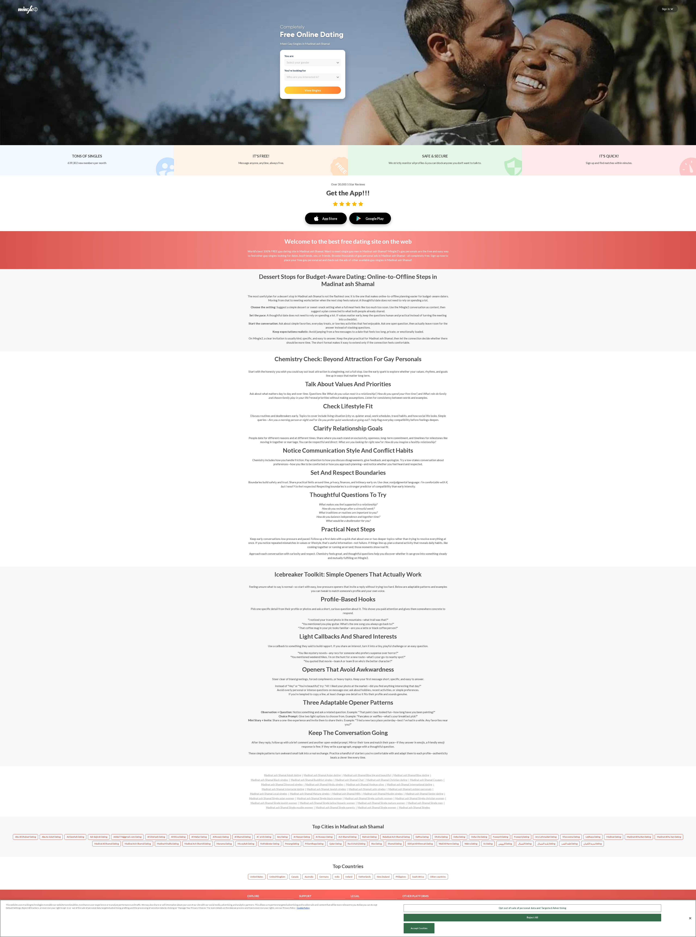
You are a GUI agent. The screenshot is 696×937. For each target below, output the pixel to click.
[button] (667, 8)
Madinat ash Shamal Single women (377, 807)
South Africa (418, 876)
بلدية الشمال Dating (546, 843)
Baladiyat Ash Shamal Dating (396, 836)
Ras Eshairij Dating (356, 843)
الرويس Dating (505, 843)
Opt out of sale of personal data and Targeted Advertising (532, 908)
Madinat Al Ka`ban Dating (669, 836)
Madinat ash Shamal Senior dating (424, 793)
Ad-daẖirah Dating (98, 836)
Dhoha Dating (441, 836)
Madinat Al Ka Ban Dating (639, 836)
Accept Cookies (419, 928)
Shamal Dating (394, 843)
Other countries (438, 876)
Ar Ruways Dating (324, 836)
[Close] (690, 918)
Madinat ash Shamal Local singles (268, 793)
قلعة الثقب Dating (569, 843)
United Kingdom (277, 876)
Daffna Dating (422, 836)
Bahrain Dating (369, 836)
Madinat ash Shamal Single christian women (419, 798)
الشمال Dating (524, 843)
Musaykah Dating (246, 843)
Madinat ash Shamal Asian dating (322, 775)
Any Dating (282, 836)
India (337, 876)
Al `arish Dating (264, 836)
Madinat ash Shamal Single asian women (271, 798)
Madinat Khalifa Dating (168, 843)
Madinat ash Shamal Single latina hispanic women (327, 802)
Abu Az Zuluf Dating (51, 836)
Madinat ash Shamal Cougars (426, 779)
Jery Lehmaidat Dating (545, 836)
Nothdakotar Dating (269, 843)
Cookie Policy (303, 908)
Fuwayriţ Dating (521, 836)
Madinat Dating (613, 836)
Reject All (532, 917)
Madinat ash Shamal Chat (349, 779)
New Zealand (383, 876)
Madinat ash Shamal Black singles (269, 779)
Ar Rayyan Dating (302, 836)
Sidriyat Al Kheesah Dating (420, 843)
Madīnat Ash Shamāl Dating (197, 843)
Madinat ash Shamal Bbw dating (411, 775)
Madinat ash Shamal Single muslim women (289, 807)
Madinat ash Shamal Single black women (319, 798)
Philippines (401, 876)
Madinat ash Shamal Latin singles (367, 789)
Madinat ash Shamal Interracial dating (283, 789)
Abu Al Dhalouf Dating (25, 836)
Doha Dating (459, 836)
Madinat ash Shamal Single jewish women (274, 802)
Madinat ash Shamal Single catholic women (369, 798)
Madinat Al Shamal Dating (106, 843)
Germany (324, 876)
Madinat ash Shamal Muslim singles (383, 793)
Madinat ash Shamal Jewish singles (326, 789)
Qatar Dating (335, 843)
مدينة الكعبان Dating (592, 843)
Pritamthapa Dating (314, 843)
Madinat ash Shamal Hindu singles (324, 784)
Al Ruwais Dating (221, 836)
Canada (295, 876)
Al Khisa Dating (178, 836)
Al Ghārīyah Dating (156, 836)
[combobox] (312, 62)
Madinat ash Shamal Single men (425, 802)
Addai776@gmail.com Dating (127, 836)
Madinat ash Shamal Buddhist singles (312, 779)
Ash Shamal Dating (347, 836)
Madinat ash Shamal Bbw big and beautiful (367, 775)
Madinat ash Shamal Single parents (335, 807)
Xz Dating (487, 843)
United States (256, 876)
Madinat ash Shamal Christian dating (386, 779)
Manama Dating (224, 843)
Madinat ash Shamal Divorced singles (282, 784)
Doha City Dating (479, 836)
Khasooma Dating (571, 836)
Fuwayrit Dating (500, 836)
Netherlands (365, 876)
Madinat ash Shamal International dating (409, 784)
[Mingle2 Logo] (28, 9)
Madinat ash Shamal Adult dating (282, 775)
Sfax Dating (376, 843)
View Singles (313, 90)
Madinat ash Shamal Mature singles (310, 793)
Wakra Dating (471, 843)
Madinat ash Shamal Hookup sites (365, 784)
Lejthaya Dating (593, 836)
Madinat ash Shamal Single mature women (381, 802)
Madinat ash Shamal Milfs (346, 793)
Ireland (348, 876)
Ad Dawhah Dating (75, 836)
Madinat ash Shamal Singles (414, 807)
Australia (309, 876)
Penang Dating (292, 843)
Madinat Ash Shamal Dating (138, 843)
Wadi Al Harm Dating (449, 843)
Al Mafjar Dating (199, 836)
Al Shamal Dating (242, 836)
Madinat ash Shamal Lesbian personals (410, 789)
